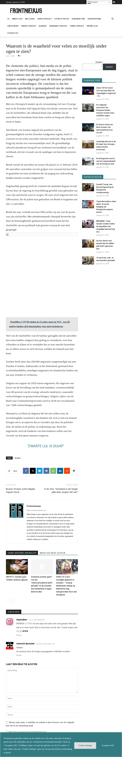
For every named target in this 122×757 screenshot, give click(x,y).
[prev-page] (8, 601)
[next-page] (12, 601)
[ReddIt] (67, 471)
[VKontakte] (114, 2)
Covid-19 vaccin (61, 19)
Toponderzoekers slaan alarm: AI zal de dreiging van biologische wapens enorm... (106, 206)
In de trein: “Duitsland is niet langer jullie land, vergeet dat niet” (61, 490)
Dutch (94, 2)
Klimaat (43, 26)
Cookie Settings (85, 745)
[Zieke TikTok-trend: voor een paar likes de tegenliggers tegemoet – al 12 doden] (88, 91)
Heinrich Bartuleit (25, 643)
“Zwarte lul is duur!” (45, 446)
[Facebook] (26, 471)
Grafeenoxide (94, 19)
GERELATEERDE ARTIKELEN (22, 553)
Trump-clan (92, 26)
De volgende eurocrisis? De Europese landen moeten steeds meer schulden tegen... (105, 110)
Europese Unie (78, 19)
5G (8, 19)
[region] (61, 744)
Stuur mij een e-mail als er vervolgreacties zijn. (27, 732)
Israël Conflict (28, 26)
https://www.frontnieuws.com (36, 510)
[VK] (46, 471)
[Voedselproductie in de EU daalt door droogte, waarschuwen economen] (88, 144)
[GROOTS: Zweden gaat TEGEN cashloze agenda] (17, 566)
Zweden (18, 458)
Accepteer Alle (108, 745)
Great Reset (13, 26)
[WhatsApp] (53, 471)
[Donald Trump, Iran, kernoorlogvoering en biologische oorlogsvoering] (88, 187)
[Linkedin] (60, 471)
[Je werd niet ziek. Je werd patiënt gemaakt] (88, 260)
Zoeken (99, 62)
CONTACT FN (12, 33)
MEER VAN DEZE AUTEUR (52, 553)
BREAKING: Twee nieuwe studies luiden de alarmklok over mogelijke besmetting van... (105, 226)
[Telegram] (40, 471)
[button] (112, 18)
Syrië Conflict (77, 26)
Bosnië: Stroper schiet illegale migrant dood (20, 490)
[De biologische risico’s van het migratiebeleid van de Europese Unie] (88, 161)
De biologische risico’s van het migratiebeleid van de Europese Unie (105, 161)
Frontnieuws (34, 505)
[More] (74, 471)
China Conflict (44, 19)
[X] (33, 471)
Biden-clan (17, 19)
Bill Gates (30, 19)
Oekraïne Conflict (58, 26)
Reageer (19, 635)
